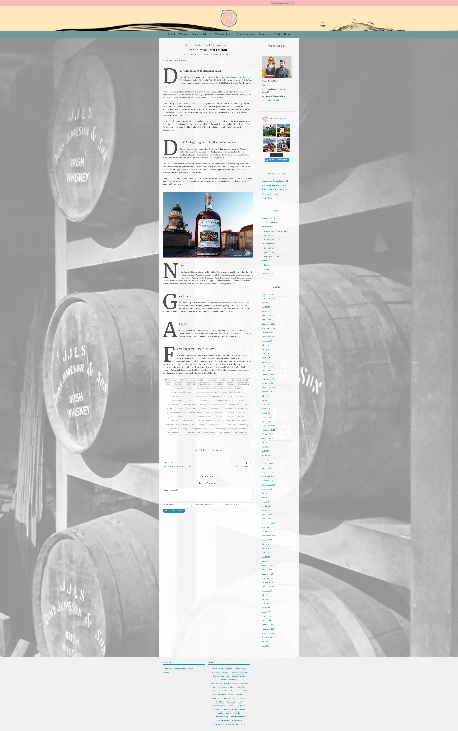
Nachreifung (229, 408)
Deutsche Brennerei (234, 388)
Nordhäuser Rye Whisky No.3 (274, 185)
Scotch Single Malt (219, 706)
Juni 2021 (265, 498)
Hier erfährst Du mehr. (271, 100)
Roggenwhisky (224, 698)
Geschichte (223, 687)
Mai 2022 (265, 451)
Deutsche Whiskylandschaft (231, 392)
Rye (234, 698)
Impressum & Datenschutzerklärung (178, 668)
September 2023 (268, 388)
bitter (169, 384)
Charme (231, 384)
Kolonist (203, 404)
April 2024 (266, 358)
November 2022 (268, 430)
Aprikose (224, 380)
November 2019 (268, 578)
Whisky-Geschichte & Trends (276, 231)
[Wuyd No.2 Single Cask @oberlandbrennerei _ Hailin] (283, 130)
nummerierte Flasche (177, 412)
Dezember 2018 (268, 625)
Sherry (231, 706)
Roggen (213, 698)
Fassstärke (244, 683)
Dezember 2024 (268, 324)
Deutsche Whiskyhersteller (207, 392)
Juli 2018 (265, 642)
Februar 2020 (267, 565)
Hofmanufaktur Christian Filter (223, 400)
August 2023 (267, 392)
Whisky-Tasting (219, 429)
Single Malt (216, 709)
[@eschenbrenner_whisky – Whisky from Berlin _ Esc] (283, 145)
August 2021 (267, 489)
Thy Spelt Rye (267, 198)
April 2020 (266, 557)
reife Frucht (219, 416)
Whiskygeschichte (222, 720)
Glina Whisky (241, 687)
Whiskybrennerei (174, 433)
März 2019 (266, 612)
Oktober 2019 (267, 582)
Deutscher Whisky (201, 34)
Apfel (201, 380)
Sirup (220, 420)
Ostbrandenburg (176, 416)
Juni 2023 (265, 400)
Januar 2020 (267, 570)
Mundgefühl (215, 408)
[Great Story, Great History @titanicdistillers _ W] (269, 130)
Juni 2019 (265, 599)
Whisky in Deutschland (200, 429)
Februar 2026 (267, 294)
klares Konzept (172, 404)
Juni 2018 (265, 646)
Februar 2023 (267, 417)
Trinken (267, 269)
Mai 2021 (265, 502)
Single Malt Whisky (230, 709)
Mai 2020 (265, 553)
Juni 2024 (265, 349)
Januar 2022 (267, 468)
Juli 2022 (265, 443)
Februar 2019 (267, 616)
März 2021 (266, 510)
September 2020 (268, 536)
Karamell (228, 691)
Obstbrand (218, 412)
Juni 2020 (265, 548)
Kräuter (169, 408)
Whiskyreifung (209, 433)
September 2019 (268, 587)
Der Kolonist (178, 388)
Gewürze (191, 400)
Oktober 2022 (267, 434)
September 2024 (268, 337)
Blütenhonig (191, 384)
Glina (232, 687)
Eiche (235, 683)
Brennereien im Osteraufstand (274, 190)
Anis (193, 380)
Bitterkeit (178, 384)
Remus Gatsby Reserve (271, 194)
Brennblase (219, 384)
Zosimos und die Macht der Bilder (275, 181)
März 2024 (266, 362)
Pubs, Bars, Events (271, 256)
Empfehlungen (245, 34)
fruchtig (240, 396)
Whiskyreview (225, 433)
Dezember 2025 (268, 298)
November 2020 (268, 527)
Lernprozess (191, 408)
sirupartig (230, 420)
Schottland (231, 702)
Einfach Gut (209, 45)
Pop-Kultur (268, 235)
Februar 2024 (267, 366)
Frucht (214, 687)
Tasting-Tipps (282, 34)
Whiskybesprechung (237, 429)
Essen (266, 265)
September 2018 (268, 633)
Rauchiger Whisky (219, 694)
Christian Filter (243, 384)
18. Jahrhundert (170, 380)
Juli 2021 (265, 493)
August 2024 (267, 341)
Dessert (190, 388)
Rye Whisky (220, 702)
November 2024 (268, 328)
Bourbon (229, 669)
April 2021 (266, 506)
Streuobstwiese (173, 425)
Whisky (184, 429)
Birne (248, 380)
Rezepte (263, 34)
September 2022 (268, 438)
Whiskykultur (222, 34)
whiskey (229, 713)
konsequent (233, 404)
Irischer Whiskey (216, 691)
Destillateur (218, 388)
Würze (243, 724)
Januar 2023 (266, 421)
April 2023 (266, 409)
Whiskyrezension (241, 433)
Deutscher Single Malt (180, 396)
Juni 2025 (265, 303)
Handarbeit (203, 400)
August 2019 (267, 591)
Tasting (201, 425)
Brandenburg (205, 384)
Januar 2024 (267, 371)
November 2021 (268, 476)
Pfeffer (245, 691)
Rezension (241, 416)
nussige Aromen (195, 412)
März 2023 (266, 413)
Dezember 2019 (268, 574)
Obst (208, 412)
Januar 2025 (267, 320)
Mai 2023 (265, 404)
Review (230, 416)
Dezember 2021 (268, 472)
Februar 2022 (267, 464)
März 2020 (266, 561)
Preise (189, 416)
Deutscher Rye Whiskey (219, 672)
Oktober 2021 (267, 481)
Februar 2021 (267, 515)
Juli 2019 (265, 595)
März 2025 (266, 311)
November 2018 (268, 629)
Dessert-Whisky (204, 388)
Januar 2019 (266, 620)
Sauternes (173, 420)
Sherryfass (241, 706)
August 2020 (267, 540)
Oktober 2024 (267, 332)
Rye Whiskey (243, 698)
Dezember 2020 (268, 523)
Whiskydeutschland (192, 433)
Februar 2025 (267, 315)
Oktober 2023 (267, 383)
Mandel (203, 408)
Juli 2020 (265, 544)
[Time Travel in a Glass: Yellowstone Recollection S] (269, 145)
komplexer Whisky (217, 404)
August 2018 (267, 637)
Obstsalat (230, 412)
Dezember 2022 (268, 426)
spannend (242, 420)
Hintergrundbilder (272, 240)
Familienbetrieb (217, 396)
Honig (241, 400)
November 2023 (268, 379)
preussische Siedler (203, 416)
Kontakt (166, 673)
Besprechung (237, 380)
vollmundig (243, 425)
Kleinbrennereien (188, 404)
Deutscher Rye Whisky (239, 672)
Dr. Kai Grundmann (211, 54)
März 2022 (266, 459)
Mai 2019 (265, 603)
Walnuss (174, 429)
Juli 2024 (265, 345)
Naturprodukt (243, 408)
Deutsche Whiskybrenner (182, 392)
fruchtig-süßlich (177, 400)
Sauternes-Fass (187, 420)
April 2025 (266, 307)
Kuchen (179, 408)
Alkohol (184, 380)
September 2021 (268, 485)
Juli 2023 (265, 396)
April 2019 (266, 608)
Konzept (245, 404)
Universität (231, 425)
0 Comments (227, 54)
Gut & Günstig (270, 248)
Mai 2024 (265, 354)
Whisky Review (237, 720)
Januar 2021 (266, 519)
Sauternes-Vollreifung (206, 420)
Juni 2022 (265, 447)
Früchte (230, 396)
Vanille (220, 713)
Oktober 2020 (267, 532)
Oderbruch (242, 412)
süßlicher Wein (188, 425)
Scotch (240, 702)
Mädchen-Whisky (177, 34)
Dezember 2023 (268, 375)
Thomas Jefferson (215, 425)
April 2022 (266, 455)
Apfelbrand (212, 380)
